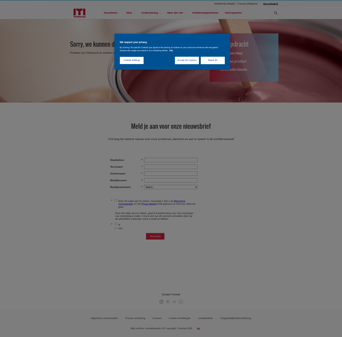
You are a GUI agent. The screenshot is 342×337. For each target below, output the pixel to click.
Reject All (213, 60)
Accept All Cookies (187, 60)
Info (171, 51)
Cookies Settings (131, 60)
